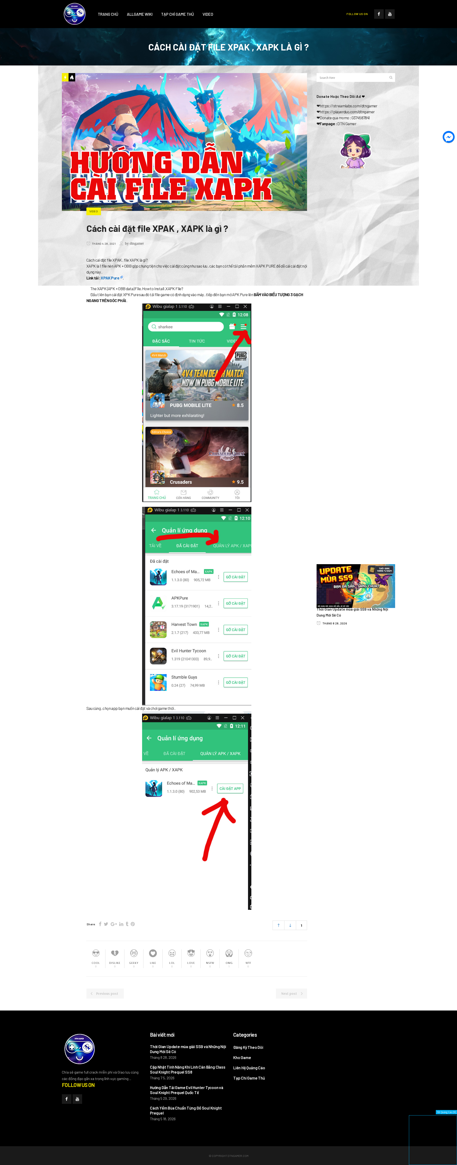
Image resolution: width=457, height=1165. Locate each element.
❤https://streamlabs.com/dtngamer (347, 105)
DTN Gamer (346, 123)
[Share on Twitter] (106, 924)
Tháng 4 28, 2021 (103, 243)
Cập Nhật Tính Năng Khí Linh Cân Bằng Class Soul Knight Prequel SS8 (187, 1069)
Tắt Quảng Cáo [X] (446, 1112)
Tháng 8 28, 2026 (334, 623)
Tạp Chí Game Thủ (249, 1077)
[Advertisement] (356, 212)
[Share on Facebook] (100, 924)
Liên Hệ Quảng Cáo (249, 1067)
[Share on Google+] (114, 924)
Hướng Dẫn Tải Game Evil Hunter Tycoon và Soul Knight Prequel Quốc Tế (186, 1090)
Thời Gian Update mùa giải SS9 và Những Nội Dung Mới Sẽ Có (188, 1049)
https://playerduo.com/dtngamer (347, 111)
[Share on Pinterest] (133, 924)
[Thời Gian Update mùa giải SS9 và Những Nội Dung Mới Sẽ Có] (356, 585)
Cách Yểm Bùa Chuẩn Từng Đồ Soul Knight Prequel (186, 1110)
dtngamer (137, 243)
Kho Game (242, 1057)
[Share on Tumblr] (127, 924)
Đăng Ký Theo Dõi (248, 1047)
